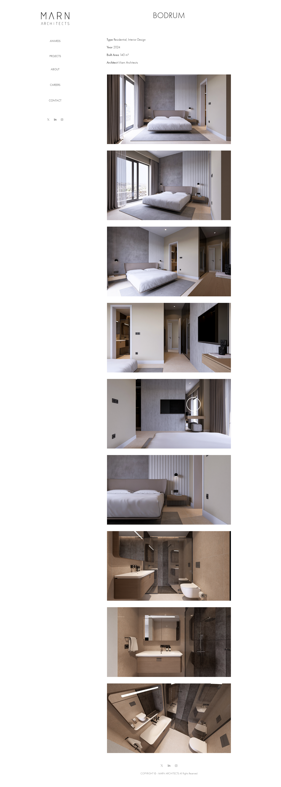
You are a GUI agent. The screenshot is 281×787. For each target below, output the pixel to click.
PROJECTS (55, 56)
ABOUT (55, 69)
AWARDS (55, 41)
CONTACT (55, 100)
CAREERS (55, 85)
